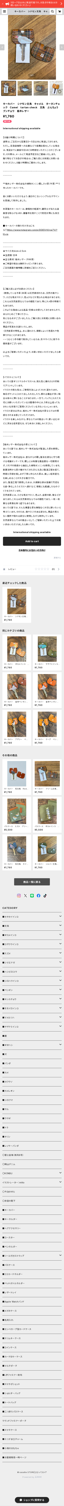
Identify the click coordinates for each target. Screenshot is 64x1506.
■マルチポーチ (9, 1365)
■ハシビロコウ (9, 971)
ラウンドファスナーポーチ (14, 1420)
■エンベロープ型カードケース (16, 1329)
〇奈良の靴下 (8, 1201)
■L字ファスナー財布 (12, 1375)
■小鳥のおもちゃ (10, 1448)
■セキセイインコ (10, 916)
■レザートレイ (9, 1292)
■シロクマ (7, 1100)
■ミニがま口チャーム (12, 1439)
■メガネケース (9, 1311)
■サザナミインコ (10, 1026)
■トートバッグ (9, 1402)
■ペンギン (7, 990)
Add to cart (32, 541)
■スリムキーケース (11, 1338)
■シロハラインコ (10, 981)
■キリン (6, 1136)
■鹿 (4, 1036)
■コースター (8, 1237)
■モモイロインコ (10, 1008)
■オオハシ (7, 1045)
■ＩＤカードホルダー (12, 1274)
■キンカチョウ (9, 999)
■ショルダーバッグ (11, 1393)
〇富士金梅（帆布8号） (13, 1155)
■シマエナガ (8, 962)
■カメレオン (8, 1091)
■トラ (5, 1127)
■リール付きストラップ (13, 1256)
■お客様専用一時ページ (14, 1457)
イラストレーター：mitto (13, 1182)
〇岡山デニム (8, 1164)
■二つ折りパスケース (12, 1411)
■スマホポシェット (11, 1384)
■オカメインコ (9, 935)
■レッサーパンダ (10, 1146)
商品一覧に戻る (32, 881)
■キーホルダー (9, 1219)
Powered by (28, 1477)
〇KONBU (7, 1173)
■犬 (4, 1054)
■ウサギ (6, 1118)
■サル (5, 1109)
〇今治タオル (8, 1191)
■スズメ (6, 953)
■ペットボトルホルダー (13, 1283)
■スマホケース (9, 1430)
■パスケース (8, 1265)
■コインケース (9, 1347)
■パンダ (6, 1063)
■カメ (5, 1072)
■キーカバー (8, 1210)
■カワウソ (7, 1081)
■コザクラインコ (10, 944)
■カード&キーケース (12, 1356)
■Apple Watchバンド (13, 1301)
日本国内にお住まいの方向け (32, 550)
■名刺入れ (7, 1320)
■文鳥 (5, 926)
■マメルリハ (8, 1017)
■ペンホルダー (9, 1246)
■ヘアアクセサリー (11, 1228)
